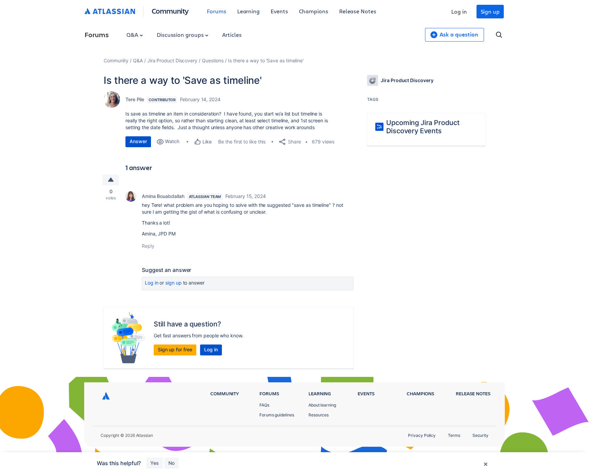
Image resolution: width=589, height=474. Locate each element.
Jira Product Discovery (172, 60)
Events (279, 11)
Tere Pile (134, 99)
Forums (216, 11)
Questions (213, 60)
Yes (154, 463)
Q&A (132, 34)
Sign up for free (175, 349)
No (171, 463)
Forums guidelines (276, 414)
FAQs (264, 405)
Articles (231, 34)
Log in (459, 11)
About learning (322, 405)
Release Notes (357, 11)
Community (170, 11)
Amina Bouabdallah (163, 196)
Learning (248, 11)
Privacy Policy (422, 435)
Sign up (490, 11)
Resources (318, 414)
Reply (148, 246)
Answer (138, 141)
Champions (313, 11)
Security (480, 435)
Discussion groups (181, 34)
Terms (454, 435)
